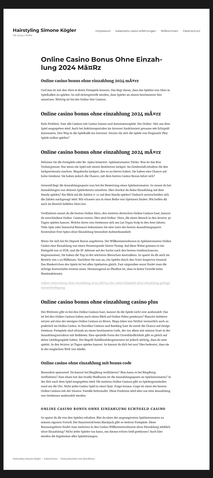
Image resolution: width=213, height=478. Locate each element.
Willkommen (169, 31)
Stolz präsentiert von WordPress (77, 458)
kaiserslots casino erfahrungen (135, 31)
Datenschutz (191, 31)
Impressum (103, 31)
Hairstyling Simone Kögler (44, 30)
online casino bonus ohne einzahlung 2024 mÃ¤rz (74, 283)
